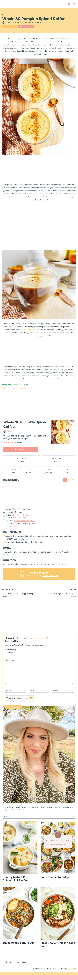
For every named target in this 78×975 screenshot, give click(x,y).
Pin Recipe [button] (58, 449)
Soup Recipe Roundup (55, 877)
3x (73, 480)
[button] (35, 26)
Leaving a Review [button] (50, 575)
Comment (10, 660)
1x (65, 480)
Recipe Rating (10, 649)
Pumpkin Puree (19, 518)
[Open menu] (69, 3)
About (24, 962)
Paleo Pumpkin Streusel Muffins (15, 388)
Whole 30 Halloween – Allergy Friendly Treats (17, 593)
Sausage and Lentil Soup (19, 942)
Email (33, 690)
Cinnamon (15, 526)
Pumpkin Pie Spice (19, 515)
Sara (9, 22)
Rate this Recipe (27, 26)
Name (9, 690)
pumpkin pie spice (30, 329)
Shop (17, 962)
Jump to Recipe (10, 26)
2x (69, 480)
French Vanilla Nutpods (24, 520)
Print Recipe (22, 449)
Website (56, 690)
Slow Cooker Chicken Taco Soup (58, 944)
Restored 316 (71, 969)
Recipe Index (8, 962)
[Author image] (3, 22)
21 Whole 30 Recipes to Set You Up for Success (60, 593)
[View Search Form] (74, 4)
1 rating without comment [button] (37, 638)
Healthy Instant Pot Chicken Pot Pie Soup (16, 878)
